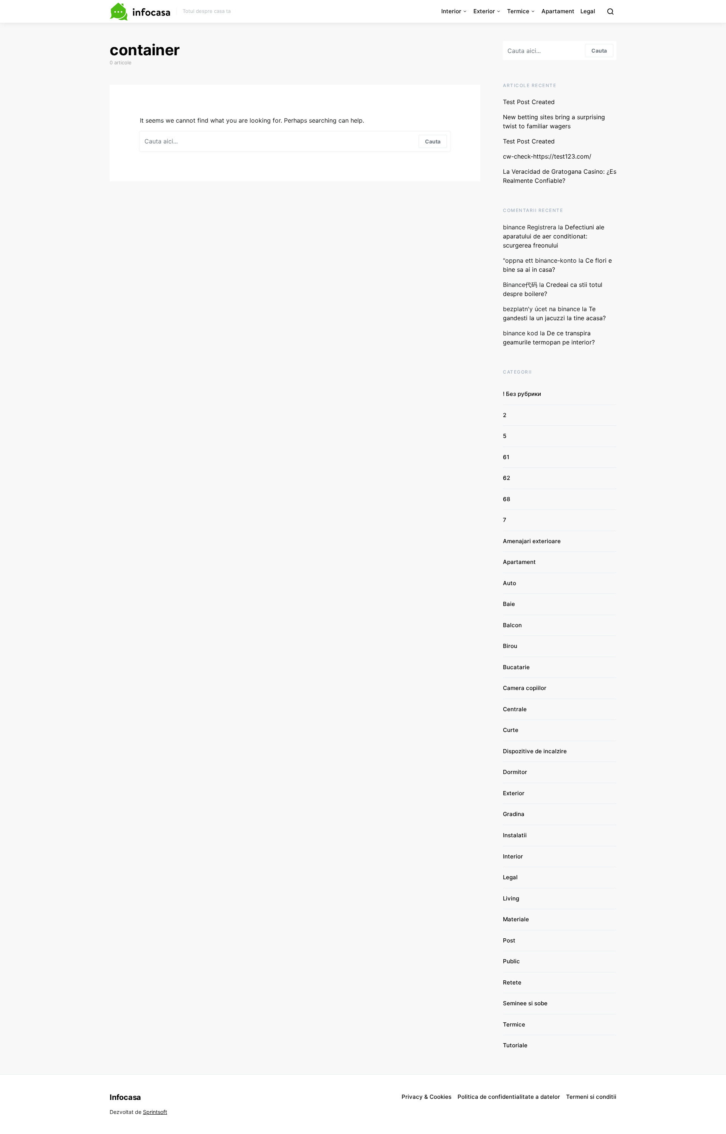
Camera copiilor (524, 688)
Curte (510, 730)
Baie (509, 604)
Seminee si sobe (525, 1003)
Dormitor (515, 772)
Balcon (512, 625)
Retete (512, 982)
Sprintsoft (155, 1112)
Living (511, 898)
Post (509, 940)
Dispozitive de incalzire (535, 751)
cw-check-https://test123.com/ (547, 156)
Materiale (516, 919)
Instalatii (515, 835)
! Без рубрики (522, 393)
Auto (509, 583)
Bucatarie (516, 667)
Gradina (513, 814)
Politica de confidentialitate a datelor (509, 1096)
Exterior (484, 11)
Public (511, 961)
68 (506, 499)
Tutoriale (515, 1045)
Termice (518, 11)
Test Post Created (529, 102)
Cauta (433, 141)
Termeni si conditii (591, 1096)
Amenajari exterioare (532, 541)
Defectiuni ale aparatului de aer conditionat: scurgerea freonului (553, 236)
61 (506, 457)
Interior (451, 11)
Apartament (557, 11)
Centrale (515, 709)
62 (506, 477)
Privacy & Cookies (426, 1096)
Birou (510, 646)
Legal (587, 11)
